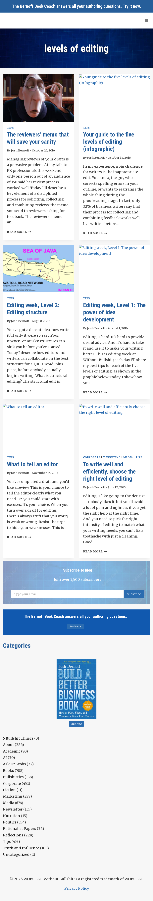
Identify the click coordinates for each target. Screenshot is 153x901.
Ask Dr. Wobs (14, 764)
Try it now (131, 6)
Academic (11, 751)
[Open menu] (146, 20)
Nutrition (11, 816)
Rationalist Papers (19, 828)
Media (128, 457)
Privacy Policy (76, 888)
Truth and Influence (21, 848)
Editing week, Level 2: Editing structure (33, 309)
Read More (19, 232)
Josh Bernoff (20, 150)
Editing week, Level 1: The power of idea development (114, 312)
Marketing (112, 457)
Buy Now (76, 723)
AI (5, 757)
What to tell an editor (32, 464)
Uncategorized (16, 854)
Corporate (91, 457)
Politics (9, 822)
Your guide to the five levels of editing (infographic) (108, 141)
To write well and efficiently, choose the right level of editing (109, 471)
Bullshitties (13, 777)
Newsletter (13, 809)
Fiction (9, 790)
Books (8, 770)
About (8, 744)
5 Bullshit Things (18, 738)
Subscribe (134, 594)
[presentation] (38, 98)
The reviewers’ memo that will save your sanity (38, 138)
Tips (10, 127)
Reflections (13, 835)
